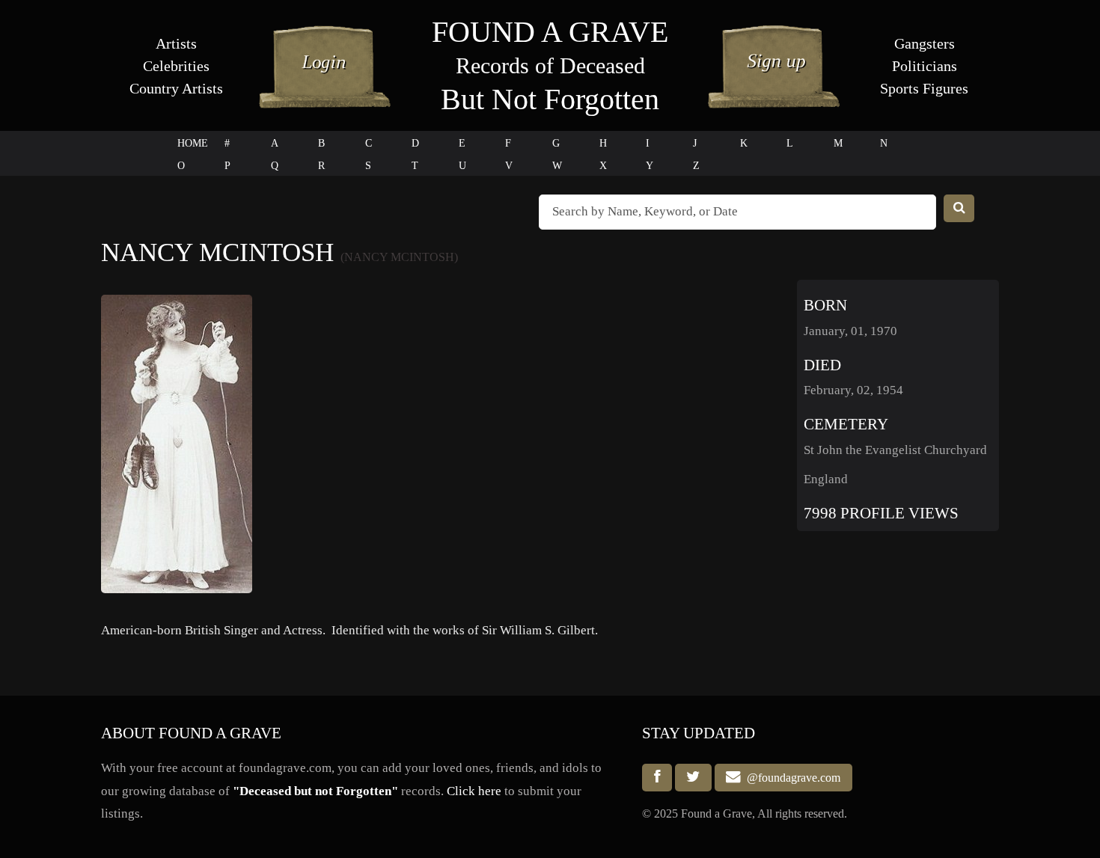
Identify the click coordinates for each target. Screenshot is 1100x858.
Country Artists (176, 88)
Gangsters (924, 43)
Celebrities (176, 66)
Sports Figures (924, 88)
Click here (474, 791)
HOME (192, 143)
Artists (176, 43)
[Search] (959, 208)
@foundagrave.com (790, 777)
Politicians (924, 66)
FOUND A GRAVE (550, 32)
